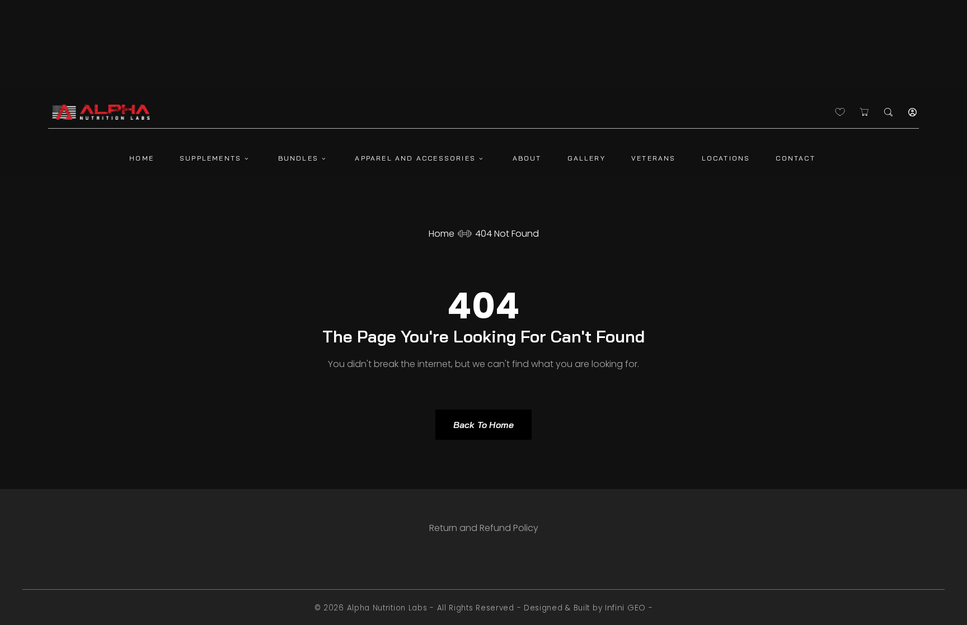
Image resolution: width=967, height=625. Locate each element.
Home (441, 233)
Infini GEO (625, 607)
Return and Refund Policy (483, 527)
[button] (888, 112)
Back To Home (483, 424)
